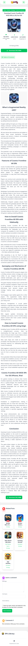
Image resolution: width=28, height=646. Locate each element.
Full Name (4, 594)
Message (4, 581)
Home (4, 10)
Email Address (5, 600)
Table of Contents (9, 57)
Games (8, 10)
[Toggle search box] (23, 2)
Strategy (13, 10)
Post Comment (7, 610)
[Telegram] (14, 641)
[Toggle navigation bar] (4, 2)
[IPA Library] (14, 2)
